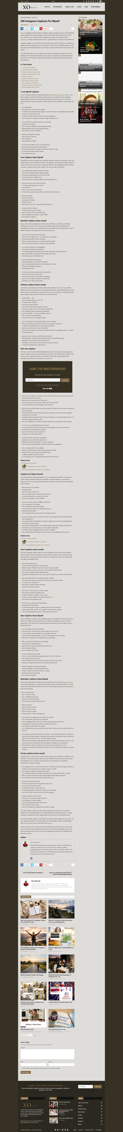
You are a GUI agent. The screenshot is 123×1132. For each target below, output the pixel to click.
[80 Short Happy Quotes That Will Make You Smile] (61, 936)
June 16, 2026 (30, 1006)
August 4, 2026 (58, 951)
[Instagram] (93, 1)
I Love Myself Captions (28, 67)
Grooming (90, 1118)
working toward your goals (65, 682)
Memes (90, 1124)
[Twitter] (89, 1)
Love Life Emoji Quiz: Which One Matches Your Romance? (66, 1111)
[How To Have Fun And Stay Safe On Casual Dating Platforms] (90, 62)
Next (30, 1035)
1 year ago (62, 1114)
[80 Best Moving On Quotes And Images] (33, 963)
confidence (24, 39)
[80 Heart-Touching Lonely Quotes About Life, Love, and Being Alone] (61, 909)
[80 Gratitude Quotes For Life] (61, 1018)
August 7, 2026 (33, 951)
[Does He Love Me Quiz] (53, 1104)
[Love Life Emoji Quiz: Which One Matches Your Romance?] (53, 1112)
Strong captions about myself (30, 87)
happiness (62, 621)
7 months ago (63, 1104)
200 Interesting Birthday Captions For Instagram (36, 469)
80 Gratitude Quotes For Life (57, 1029)
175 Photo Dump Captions (29, 463)
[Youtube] (91, 1)
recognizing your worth (58, 95)
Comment (23, 1047)
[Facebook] (87, 1)
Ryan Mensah (24, 25)
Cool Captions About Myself (30, 70)
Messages (51, 972)
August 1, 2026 (34, 24)
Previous (24, 1035)
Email (50, 1061)
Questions (90, 1121)
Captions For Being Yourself (30, 78)
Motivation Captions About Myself (32, 85)
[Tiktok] (98, 1)
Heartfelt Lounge (25, 17)
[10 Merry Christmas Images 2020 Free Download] (90, 45)
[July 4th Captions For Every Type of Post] (61, 991)
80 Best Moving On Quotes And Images (32, 975)
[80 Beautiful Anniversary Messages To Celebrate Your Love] (61, 963)
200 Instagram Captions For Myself (36, 466)
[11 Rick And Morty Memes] (90, 97)
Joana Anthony (53, 978)
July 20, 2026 (39, 977)
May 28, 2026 (58, 1004)
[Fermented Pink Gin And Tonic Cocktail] (90, 28)
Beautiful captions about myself (31, 72)
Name (22, 1061)
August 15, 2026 (33, 924)
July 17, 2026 (62, 978)
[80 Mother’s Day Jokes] (33, 1018)
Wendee (51, 951)
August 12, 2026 (61, 924)
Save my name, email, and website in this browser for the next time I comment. (41, 1068)
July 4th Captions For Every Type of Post (60, 1002)
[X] (95, 1)
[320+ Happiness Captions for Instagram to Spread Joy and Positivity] (33, 936)
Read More (25, 1116)
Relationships (90, 1112)
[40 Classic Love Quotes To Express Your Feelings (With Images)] (33, 991)
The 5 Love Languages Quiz (66, 1118)
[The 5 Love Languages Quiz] (53, 1120)
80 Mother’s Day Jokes (27, 1029)
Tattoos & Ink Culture (90, 1102)
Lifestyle (90, 1115)
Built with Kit (47, 388)
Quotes (51, 917)
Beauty (23, 224)
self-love (26, 356)
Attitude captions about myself (31, 74)
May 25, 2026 (38, 1031)
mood (39, 45)
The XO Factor (27, 1130)
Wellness (90, 1105)
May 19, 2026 (66, 1031)
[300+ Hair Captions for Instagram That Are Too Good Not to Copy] (33, 909)
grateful (49, 55)
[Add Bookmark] (72, 28)
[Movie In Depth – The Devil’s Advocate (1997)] (90, 114)
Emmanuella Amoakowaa (28, 977)
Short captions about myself (30, 80)
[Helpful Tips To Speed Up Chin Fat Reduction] (90, 80)
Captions (34, 17)
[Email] (31, 858)
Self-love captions (27, 76)
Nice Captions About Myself (30, 83)
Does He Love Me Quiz (64, 1102)
